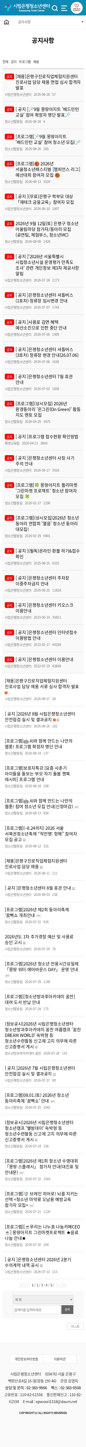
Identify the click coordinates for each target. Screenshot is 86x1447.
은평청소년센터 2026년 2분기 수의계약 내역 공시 (38, 1262)
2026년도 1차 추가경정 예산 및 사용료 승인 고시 (39, 939)
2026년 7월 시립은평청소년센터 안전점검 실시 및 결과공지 (40, 1071)
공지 (14, 61)
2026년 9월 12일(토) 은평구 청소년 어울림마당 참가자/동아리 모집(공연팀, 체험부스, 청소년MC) (47, 229)
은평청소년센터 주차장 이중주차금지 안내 (42, 581)
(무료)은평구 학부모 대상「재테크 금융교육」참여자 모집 (45, 199)
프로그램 (25, 61)
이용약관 (59, 1358)
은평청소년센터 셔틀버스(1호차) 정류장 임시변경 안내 (44, 298)
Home (6, 22)
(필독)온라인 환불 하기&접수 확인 (48, 554)
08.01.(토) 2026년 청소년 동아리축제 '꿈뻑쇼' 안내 (37, 1098)
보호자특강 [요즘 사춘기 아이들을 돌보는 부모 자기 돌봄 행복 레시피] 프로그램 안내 (37, 774)
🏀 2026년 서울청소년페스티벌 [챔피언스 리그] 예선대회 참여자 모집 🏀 (48, 169)
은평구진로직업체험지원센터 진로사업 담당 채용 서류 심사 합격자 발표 (42, 684)
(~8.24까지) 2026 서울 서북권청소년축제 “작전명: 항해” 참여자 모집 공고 (41, 834)
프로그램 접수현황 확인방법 (53, 436)
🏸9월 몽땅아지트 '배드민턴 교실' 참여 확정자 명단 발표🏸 (47, 112)
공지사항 (24, 21)
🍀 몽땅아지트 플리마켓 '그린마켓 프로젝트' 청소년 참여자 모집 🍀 (46, 491)
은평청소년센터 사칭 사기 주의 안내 (45, 461)
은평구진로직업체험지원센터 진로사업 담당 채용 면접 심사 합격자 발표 (48, 82)
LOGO (27, 7)
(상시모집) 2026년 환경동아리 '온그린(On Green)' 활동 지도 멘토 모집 (48, 409)
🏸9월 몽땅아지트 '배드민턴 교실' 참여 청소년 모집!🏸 (48, 139)
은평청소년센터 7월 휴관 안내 (44, 379)
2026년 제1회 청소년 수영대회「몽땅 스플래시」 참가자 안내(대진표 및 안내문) (42, 1166)
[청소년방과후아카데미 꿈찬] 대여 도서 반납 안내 (40, 999)
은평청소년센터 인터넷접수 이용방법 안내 (46, 635)
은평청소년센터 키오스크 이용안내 (44, 608)
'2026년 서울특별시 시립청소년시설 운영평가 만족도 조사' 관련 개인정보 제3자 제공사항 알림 (47, 265)
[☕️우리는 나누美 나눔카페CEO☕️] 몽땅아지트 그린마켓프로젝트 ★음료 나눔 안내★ (42, 1232)
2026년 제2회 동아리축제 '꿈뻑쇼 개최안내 (37, 912)
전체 (5, 61)
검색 (67, 1309)
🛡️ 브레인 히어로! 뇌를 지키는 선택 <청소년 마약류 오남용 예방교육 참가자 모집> (41, 1199)
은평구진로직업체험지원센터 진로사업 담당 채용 (36, 864)
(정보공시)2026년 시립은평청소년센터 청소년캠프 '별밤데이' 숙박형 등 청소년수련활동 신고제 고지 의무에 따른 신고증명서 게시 (41, 1131)
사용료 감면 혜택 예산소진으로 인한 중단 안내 (41, 325)
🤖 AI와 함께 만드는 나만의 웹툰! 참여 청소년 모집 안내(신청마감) (39, 804)
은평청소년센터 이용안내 (50, 659)
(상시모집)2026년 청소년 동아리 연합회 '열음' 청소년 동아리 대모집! (47, 523)
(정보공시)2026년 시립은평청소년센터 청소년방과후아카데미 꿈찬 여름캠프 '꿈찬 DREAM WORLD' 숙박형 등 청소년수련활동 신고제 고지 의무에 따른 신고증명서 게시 (43, 1035)
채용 (36, 61)
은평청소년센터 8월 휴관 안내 (44, 888)
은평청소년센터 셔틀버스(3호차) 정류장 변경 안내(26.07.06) (47, 352)
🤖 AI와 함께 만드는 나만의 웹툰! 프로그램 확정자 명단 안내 (38, 744)
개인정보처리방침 (26, 1358)
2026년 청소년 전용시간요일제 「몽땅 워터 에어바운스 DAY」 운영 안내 (42, 966)
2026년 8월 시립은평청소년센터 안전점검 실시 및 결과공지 (40, 717)
